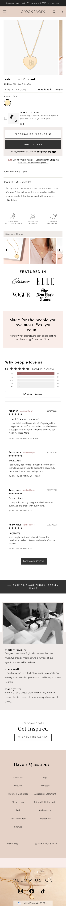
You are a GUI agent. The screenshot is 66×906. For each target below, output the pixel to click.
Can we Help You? (15, 171)
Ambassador (45, 810)
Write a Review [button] (34, 394)
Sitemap (18, 827)
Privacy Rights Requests (45, 802)
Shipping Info (18, 802)
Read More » (13, 200)
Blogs (45, 777)
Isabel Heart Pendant (21, 438)
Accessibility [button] (45, 818)
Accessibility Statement (45, 794)
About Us (18, 785)
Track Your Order (18, 818)
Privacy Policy (12, 843)
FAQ (18, 810)
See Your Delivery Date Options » (33, 163)
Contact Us (18, 777)
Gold (7, 103)
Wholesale (45, 785)
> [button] (34, 561)
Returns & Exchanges (18, 794)
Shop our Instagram (33, 737)
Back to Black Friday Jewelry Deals (35, 586)
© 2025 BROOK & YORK (46, 843)
